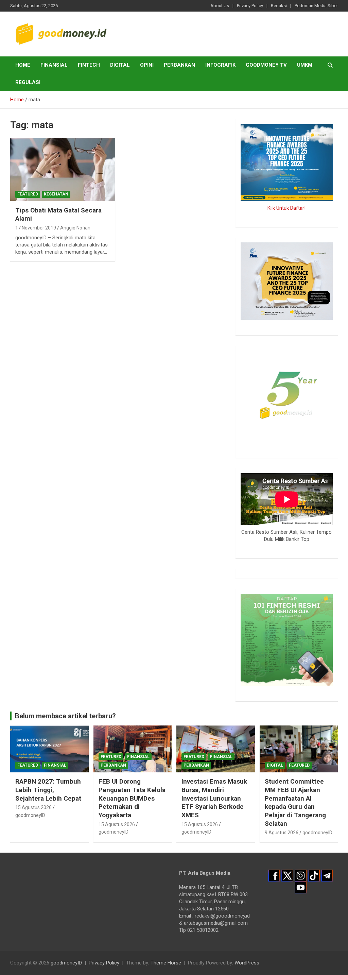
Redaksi (279, 5)
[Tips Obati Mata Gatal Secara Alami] (63, 170)
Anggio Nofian (75, 227)
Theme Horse (166, 963)
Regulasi (27, 82)
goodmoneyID (30, 815)
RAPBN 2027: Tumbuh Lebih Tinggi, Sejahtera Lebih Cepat (48, 789)
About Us (219, 5)
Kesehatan (56, 194)
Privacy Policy (250, 5)
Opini (147, 65)
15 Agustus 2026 (33, 807)
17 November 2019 (35, 227)
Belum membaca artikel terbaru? (65, 716)
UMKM (304, 65)
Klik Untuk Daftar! (286, 208)
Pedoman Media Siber (316, 5)
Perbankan (179, 65)
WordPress (246, 963)
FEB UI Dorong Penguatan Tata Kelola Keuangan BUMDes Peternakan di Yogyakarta (132, 798)
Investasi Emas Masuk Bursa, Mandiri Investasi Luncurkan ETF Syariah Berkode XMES (214, 798)
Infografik (220, 65)
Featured (27, 194)
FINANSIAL (54, 65)
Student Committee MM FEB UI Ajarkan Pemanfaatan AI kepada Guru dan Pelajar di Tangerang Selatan (295, 802)
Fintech (89, 65)
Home (22, 65)
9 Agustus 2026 (281, 832)
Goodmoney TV (266, 65)
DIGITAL (120, 65)
